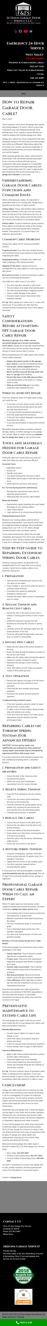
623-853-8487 (15, 1231)
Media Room (8, 1234)
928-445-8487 (37, 78)
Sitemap (20, 1317)
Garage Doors (15, 1177)
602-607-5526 (37, 66)
